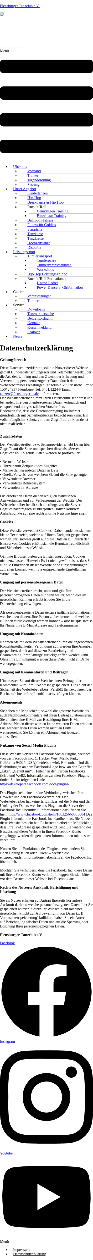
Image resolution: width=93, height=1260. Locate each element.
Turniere (33, 301)
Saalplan (33, 332)
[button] (46, 105)
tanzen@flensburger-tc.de (19, 394)
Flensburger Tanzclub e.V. (20, 6)
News (17, 336)
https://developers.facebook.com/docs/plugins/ (34, 784)
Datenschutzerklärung (29, 1254)
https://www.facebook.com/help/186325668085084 (46, 814)
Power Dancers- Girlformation (60, 287)
